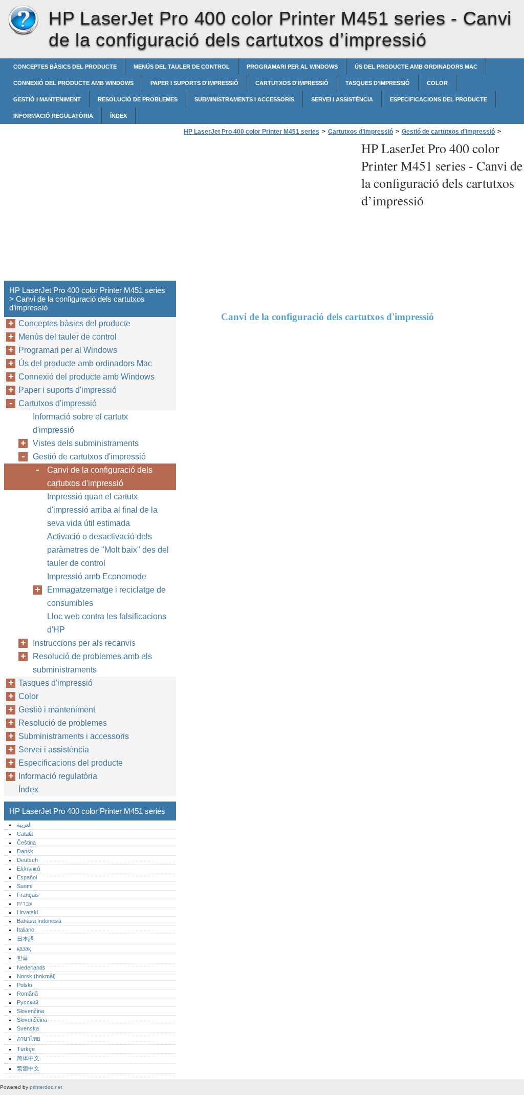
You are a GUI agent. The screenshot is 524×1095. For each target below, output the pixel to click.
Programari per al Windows (292, 67)
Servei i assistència (342, 99)
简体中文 (28, 1058)
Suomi (24, 886)
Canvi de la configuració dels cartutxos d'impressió (99, 477)
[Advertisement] (267, 211)
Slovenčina (30, 1011)
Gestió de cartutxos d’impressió (448, 131)
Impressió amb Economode (96, 576)
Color (437, 83)
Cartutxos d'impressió (292, 83)
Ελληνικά (28, 869)
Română (27, 994)
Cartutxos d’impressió (360, 131)
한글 (22, 958)
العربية (24, 825)
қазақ (24, 948)
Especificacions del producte (438, 99)
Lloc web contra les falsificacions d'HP (106, 623)
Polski (24, 985)
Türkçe (26, 1049)
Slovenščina (32, 1020)
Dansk (25, 851)
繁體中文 (28, 1068)
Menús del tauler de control (182, 67)
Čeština (26, 842)
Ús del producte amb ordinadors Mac (416, 67)
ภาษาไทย (28, 1039)
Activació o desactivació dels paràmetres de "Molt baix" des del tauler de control (108, 549)
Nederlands (31, 967)
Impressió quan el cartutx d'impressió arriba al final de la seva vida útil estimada (102, 510)
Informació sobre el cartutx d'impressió (80, 423)
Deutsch (27, 860)
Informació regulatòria (53, 116)
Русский (27, 1002)
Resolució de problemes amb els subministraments (92, 663)
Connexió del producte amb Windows (73, 83)
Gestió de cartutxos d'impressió (89, 456)
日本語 (25, 939)
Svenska (28, 1028)
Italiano (25, 929)
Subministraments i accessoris (244, 99)
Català (25, 834)
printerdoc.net (46, 1087)
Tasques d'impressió (377, 83)
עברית (24, 903)
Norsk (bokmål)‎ (36, 976)
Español (27, 877)
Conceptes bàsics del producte (65, 67)
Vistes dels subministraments (86, 443)
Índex (118, 116)
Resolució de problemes (138, 99)
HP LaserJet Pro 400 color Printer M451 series (23, 20)
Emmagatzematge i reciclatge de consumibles (106, 596)
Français (28, 895)
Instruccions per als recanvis (84, 643)
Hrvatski (27, 912)
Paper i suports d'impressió (194, 83)
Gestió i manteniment (47, 99)
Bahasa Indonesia (39, 921)
